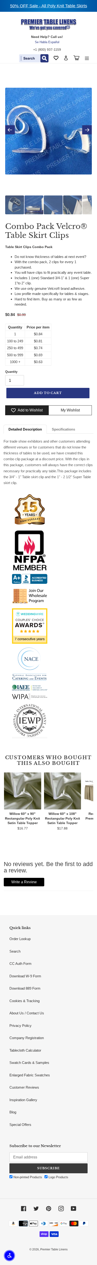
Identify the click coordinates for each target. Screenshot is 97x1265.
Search (14, 951)
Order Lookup (20, 939)
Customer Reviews (24, 1087)
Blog (12, 1112)
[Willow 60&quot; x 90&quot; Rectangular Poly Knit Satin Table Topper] (22, 791)
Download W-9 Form (25, 976)
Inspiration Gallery (23, 1100)
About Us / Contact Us (26, 1013)
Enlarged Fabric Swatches (29, 1075)
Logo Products (58, 1177)
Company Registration (26, 1038)
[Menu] (87, 58)
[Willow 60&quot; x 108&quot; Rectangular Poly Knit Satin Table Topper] (62, 791)
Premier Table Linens (54, 1249)
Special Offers (20, 1125)
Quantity (11, 371)
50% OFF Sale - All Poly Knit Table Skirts (48, 6)
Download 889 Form (24, 988)
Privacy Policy (20, 1026)
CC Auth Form (20, 964)
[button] (9, 1255)
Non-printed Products (27, 1177)
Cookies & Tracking (24, 1001)
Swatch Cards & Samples (29, 1063)
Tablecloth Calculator (25, 1050)
